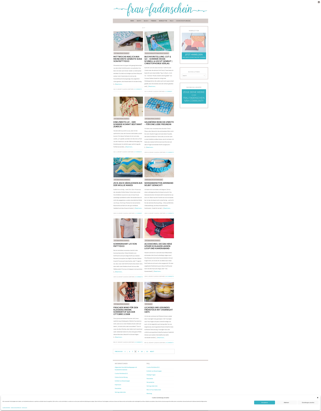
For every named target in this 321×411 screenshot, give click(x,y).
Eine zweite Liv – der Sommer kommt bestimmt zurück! (127, 124)
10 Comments (169, 276)
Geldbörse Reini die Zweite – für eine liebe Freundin (159, 123)
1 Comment (168, 91)
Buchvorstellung (149, 53)
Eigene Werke (120, 53)
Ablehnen (286, 402)
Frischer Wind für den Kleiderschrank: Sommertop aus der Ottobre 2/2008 (125, 310)
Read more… (119, 84)
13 (147, 351)
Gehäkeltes (126, 179)
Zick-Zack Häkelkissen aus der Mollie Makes (127, 184)
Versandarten (150, 382)
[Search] (204, 75)
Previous (119, 351)
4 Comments (138, 89)
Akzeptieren (264, 402)
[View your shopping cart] (318, 2)
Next (152, 351)
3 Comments (169, 342)
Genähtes (126, 53)
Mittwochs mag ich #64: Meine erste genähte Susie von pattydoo (127, 59)
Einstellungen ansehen (308, 402)
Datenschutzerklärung (16, 407)
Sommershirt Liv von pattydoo (125, 245)
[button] (317, 397)
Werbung (149, 393)
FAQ (171, 20)
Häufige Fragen (151, 375)
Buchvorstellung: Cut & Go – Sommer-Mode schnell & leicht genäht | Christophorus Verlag (158, 60)
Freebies (153, 20)
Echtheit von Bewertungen (122, 381)
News (132, 20)
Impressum (24, 407)
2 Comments (138, 152)
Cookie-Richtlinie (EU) (183, 20)
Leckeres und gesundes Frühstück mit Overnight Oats (158, 309)
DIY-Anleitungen (158, 179)
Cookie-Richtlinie (6, 407)
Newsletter (163, 20)
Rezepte (150, 304)
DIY (115, 53)
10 (142, 351)
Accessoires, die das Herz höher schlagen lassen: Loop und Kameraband (158, 246)
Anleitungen (148, 179)
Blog (145, 20)
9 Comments (170, 152)
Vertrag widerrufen (120, 392)
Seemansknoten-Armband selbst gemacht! (158, 184)
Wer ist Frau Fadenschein (154, 389)
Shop (138, 20)
